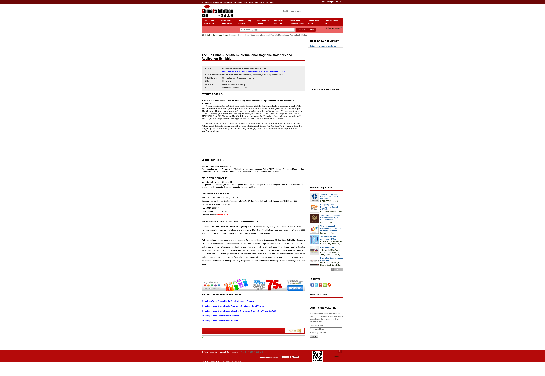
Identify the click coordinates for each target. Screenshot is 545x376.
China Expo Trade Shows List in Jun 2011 (220, 320)
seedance (338, 356)
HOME (208, 35)
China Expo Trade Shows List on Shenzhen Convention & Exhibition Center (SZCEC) (239, 311)
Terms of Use (224, 352)
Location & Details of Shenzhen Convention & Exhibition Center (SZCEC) (254, 71)
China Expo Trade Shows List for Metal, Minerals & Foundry (228, 301)
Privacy (205, 352)
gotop (340, 351)
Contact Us (336, 1)
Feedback (235, 352)
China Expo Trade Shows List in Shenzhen (220, 315)
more (338, 269)
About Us (213, 352)
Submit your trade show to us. (323, 46)
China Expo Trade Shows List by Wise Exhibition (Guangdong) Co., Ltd (233, 306)
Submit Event (325, 1)
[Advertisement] (254, 44)
